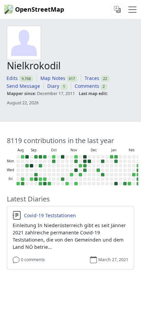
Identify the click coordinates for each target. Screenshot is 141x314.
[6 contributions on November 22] (76, 183)
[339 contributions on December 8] (89, 161)
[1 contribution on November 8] (67, 183)
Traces (92, 78)
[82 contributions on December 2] (85, 165)
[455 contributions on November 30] (85, 157)
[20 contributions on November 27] (80, 174)
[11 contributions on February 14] (129, 183)
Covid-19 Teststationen (50, 215)
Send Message (23, 86)
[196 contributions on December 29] (102, 161)
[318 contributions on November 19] (76, 170)
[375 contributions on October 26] (62, 157)
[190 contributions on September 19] (36, 179)
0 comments (33, 260)
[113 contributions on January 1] (102, 174)
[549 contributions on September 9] (31, 165)
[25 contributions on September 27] (40, 183)
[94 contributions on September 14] (36, 157)
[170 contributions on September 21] (40, 157)
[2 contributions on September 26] (40, 179)
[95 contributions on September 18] (36, 174)
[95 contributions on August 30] (22, 183)
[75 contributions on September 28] (45, 157)
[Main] (132, 9)
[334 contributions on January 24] (116, 183)
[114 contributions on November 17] (76, 161)
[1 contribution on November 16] (76, 157)
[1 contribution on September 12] (31, 179)
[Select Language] (117, 9)
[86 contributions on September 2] (27, 165)
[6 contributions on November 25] (80, 165)
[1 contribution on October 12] (53, 157)
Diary (53, 86)
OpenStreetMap (39, 9)
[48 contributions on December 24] (98, 170)
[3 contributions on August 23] (18, 183)
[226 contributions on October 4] (45, 183)
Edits (12, 78)
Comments (87, 86)
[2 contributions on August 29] (22, 179)
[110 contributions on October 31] (62, 179)
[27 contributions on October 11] (49, 183)
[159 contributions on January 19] (116, 161)
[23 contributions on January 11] (111, 157)
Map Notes (52, 78)
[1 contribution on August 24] (22, 157)
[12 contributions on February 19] (134, 174)
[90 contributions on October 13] (53, 161)
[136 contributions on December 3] (85, 170)
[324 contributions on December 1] (85, 161)
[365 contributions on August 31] (27, 157)
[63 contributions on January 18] (116, 157)
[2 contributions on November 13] (71, 174)
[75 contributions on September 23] (40, 165)
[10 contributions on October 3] (45, 179)
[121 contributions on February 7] (125, 183)
